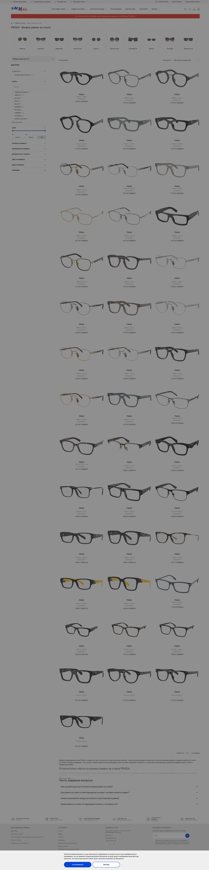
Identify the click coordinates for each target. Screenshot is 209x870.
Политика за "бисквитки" (115, 858)
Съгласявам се (77, 865)
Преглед (106, 865)
